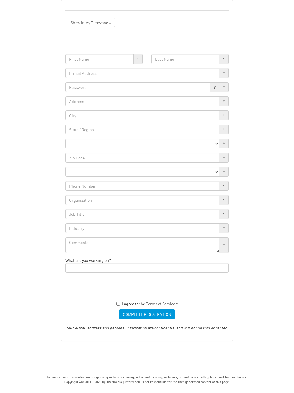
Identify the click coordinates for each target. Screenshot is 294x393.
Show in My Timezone (90, 22)
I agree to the (150, 303)
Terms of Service (160, 303)
